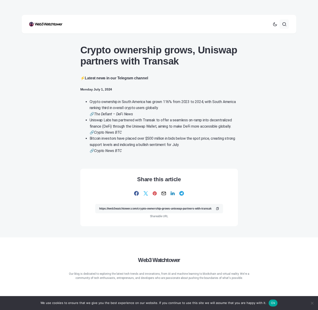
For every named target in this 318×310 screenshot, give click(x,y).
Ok (273, 303)
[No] (312, 303)
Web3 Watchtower (159, 260)
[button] (275, 24)
